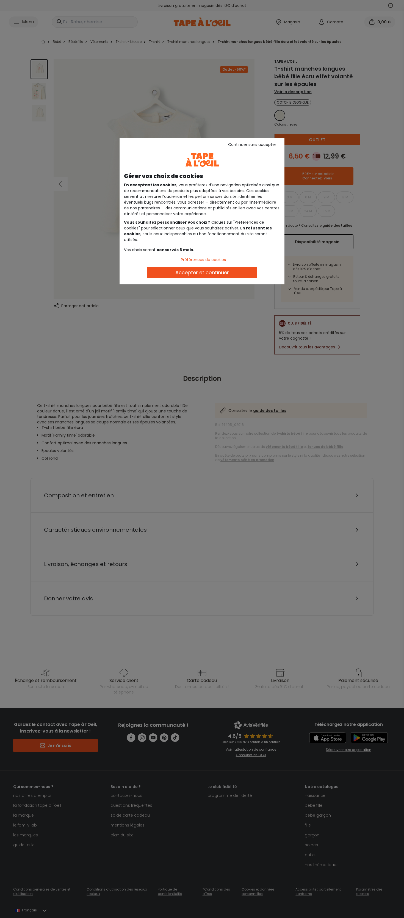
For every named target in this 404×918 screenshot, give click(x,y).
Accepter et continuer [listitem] (202, 272)
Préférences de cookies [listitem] (203, 259)
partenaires (149, 208)
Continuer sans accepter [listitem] (252, 144)
